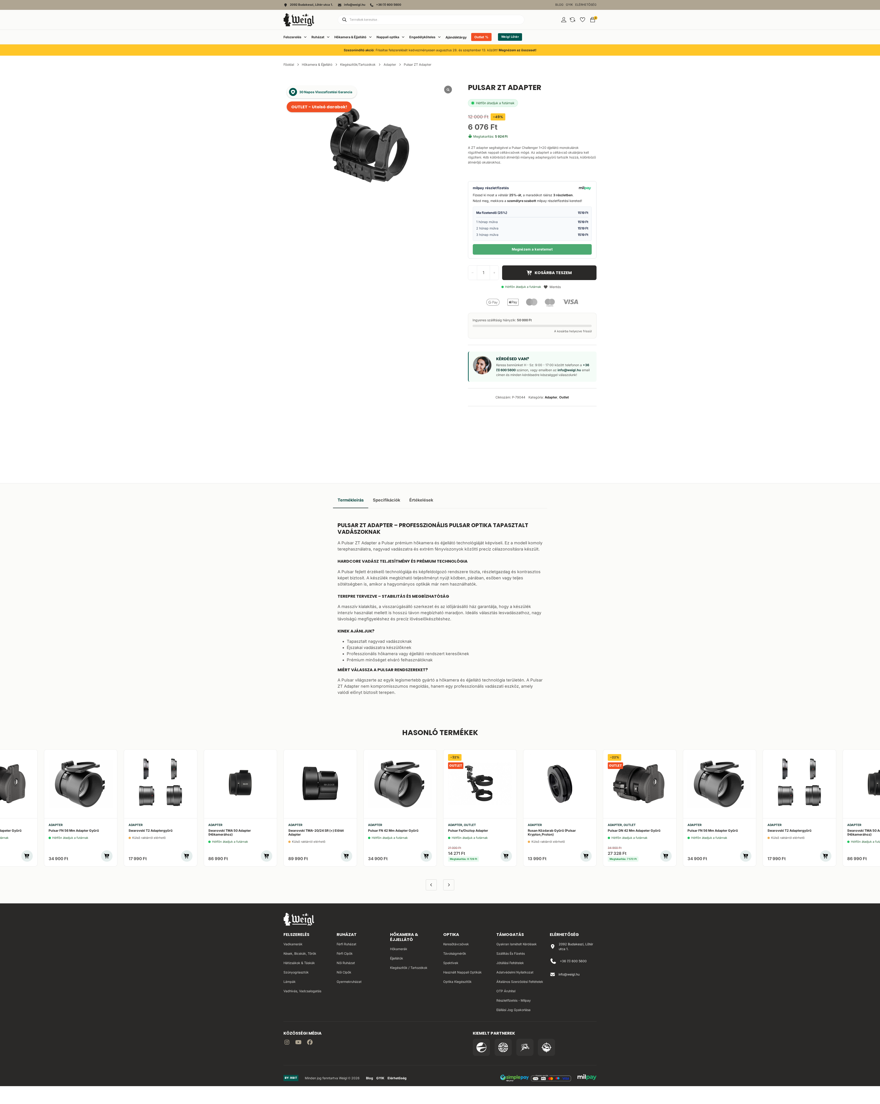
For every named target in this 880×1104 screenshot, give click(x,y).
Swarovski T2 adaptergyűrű (151, 830)
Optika (451, 934)
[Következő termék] (448, 884)
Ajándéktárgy (456, 37)
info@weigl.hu (569, 370)
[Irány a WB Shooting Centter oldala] (503, 1047)
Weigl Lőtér (510, 36)
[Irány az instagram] (286, 1043)
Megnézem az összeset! (517, 50)
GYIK (569, 4)
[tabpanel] (440, 607)
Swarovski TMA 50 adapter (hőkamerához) (229, 832)
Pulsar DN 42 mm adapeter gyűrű (634, 830)
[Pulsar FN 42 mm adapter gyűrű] (400, 784)
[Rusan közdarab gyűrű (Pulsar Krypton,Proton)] (560, 784)
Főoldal (288, 64)
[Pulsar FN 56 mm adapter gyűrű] (80, 784)
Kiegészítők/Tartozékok (358, 64)
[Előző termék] (431, 884)
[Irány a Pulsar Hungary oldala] (481, 1047)
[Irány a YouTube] (298, 1043)
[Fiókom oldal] (563, 19)
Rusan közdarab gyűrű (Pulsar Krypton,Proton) (552, 832)
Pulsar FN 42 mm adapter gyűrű (393, 830)
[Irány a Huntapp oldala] (546, 1047)
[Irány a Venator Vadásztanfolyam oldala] (525, 1047)
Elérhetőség (586, 4)
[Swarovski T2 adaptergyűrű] (160, 784)
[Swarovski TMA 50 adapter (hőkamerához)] (240, 784)
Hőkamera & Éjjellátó (317, 64)
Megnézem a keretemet (532, 249)
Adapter (390, 64)
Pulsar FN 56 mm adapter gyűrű (74, 830)
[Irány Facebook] (309, 1043)
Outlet (479, 37)
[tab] (350, 500)
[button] (572, 20)
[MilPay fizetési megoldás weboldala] (587, 1078)
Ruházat (347, 934)
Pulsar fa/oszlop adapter (468, 830)
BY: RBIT (291, 1078)
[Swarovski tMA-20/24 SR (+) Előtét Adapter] (320, 784)
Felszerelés (296, 934)
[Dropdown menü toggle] (305, 36)
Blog (559, 4)
